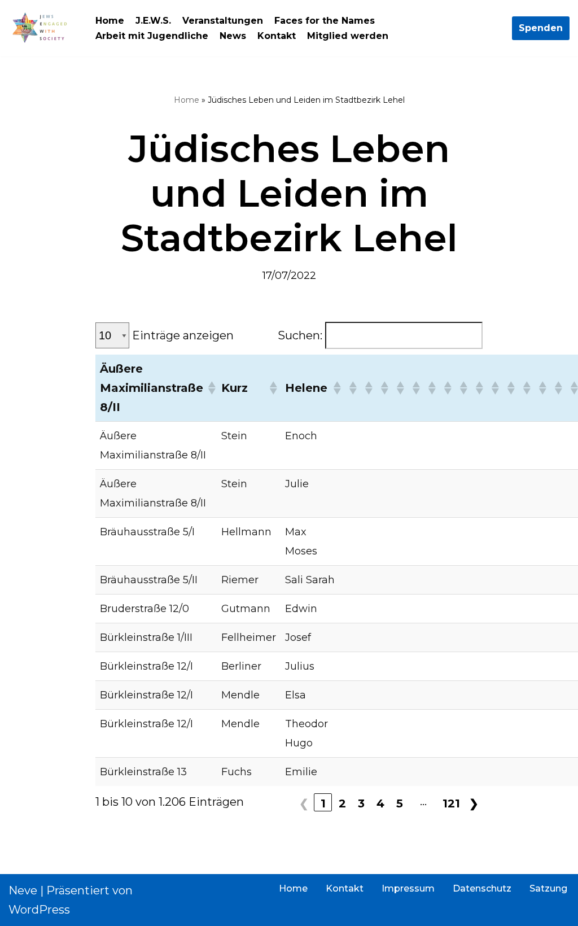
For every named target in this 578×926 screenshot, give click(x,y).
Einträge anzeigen (183, 335)
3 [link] (361, 803)
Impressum (408, 888)
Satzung (548, 888)
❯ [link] (474, 803)
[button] (210, 388)
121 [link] (451, 803)
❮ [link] (304, 803)
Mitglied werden (347, 35)
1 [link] (323, 803)
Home (109, 20)
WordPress (39, 909)
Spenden (541, 28)
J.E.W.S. (153, 20)
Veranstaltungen (222, 20)
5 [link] (399, 803)
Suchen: (300, 335)
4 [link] (380, 803)
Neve (22, 890)
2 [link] (342, 803)
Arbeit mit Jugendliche (151, 35)
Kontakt (276, 35)
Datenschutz (482, 888)
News (233, 35)
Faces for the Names (324, 20)
